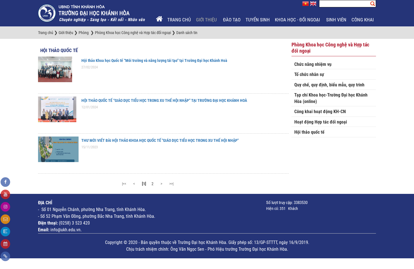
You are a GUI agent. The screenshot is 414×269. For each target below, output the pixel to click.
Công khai (363, 20)
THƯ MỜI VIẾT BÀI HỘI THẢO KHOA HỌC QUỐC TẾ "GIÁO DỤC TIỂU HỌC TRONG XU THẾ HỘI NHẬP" (160, 140)
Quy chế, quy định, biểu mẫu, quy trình (329, 85)
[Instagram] (5, 207)
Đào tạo (232, 20)
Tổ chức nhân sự (309, 74)
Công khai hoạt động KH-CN (320, 111)
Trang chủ (179, 20)
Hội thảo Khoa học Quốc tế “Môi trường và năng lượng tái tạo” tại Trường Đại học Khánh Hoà (154, 60)
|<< (124, 183)
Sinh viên (336, 20)
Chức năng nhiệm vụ (312, 64)
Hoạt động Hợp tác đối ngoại (320, 122)
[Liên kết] (5, 256)
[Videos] (5, 194)
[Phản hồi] (5, 219)
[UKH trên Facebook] (5, 182)
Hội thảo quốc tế (59, 50)
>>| (171, 183)
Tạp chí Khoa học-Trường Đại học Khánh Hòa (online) (331, 98)
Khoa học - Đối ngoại (298, 20)
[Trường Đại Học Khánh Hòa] (92, 12)
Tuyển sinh (258, 20)
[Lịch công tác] (5, 244)
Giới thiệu (207, 20)
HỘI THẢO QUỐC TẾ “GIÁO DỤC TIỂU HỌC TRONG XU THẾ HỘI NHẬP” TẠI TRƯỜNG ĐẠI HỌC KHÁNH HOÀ (164, 100)
